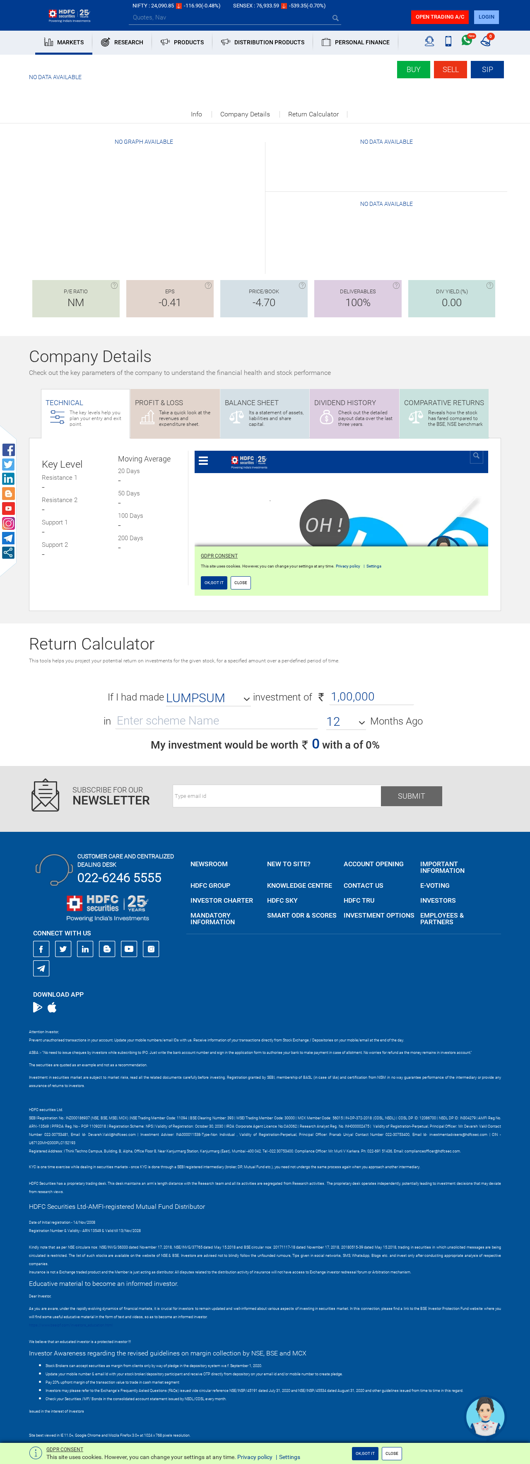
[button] (208, 698)
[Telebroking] (429, 41)
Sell (451, 69)
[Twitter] (63, 949)
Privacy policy (254, 1457)
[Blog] (107, 949)
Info (196, 114)
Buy (414, 69)
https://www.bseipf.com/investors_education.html (71, 1325)
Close (391, 1453)
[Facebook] (41, 949)
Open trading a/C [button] (440, 17)
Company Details (245, 114)
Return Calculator (313, 114)
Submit (411, 796)
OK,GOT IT (365, 1453)
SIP (487, 69)
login (486, 17)
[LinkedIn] (85, 949)
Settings (289, 1457)
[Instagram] (151, 949)
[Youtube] (129, 949)
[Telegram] (41, 968)
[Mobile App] (448, 41)
